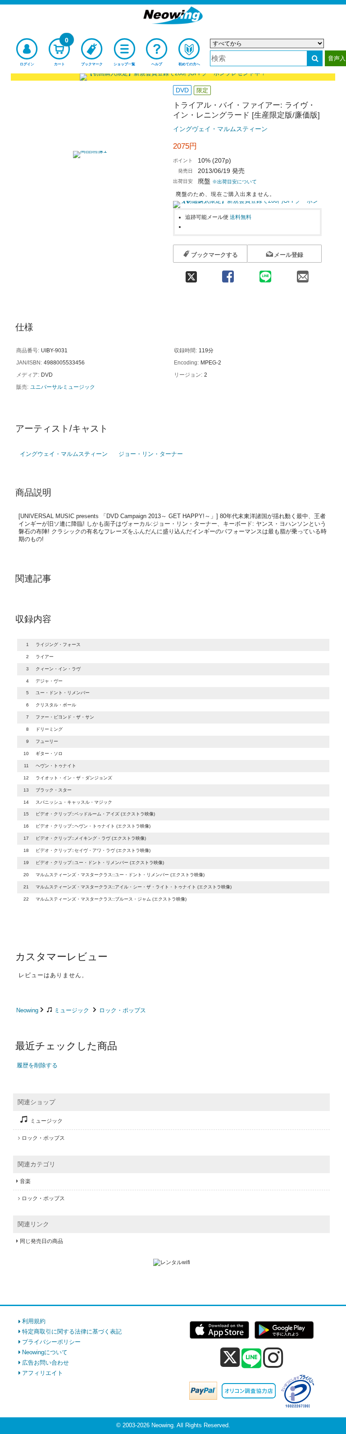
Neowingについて (45, 1352)
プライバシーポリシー (51, 1341)
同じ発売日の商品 (41, 1241)
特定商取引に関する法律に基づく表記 (72, 1331)
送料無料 (240, 217)
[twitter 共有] (191, 274)
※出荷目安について (234, 181)
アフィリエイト (42, 1373)
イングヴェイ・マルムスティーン (220, 128)
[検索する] (315, 58)
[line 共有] (265, 274)
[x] (230, 1357)
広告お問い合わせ (45, 1362)
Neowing (27, 1010)
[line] (251, 1358)
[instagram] (273, 1357)
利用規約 (34, 1321)
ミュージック (71, 1010)
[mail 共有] (303, 274)
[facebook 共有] (227, 274)
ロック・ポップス (122, 1010)
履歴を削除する (37, 1065)
